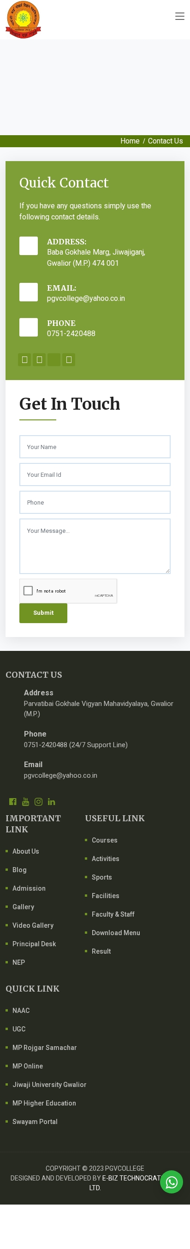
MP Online (27, 1066)
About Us (25, 851)
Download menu (116, 933)
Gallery (23, 907)
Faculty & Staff (113, 914)
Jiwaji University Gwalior (49, 1084)
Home (130, 141)
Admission (29, 888)
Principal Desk (34, 944)
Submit (43, 612)
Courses (105, 840)
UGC (18, 1029)
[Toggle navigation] (179, 16)
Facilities (105, 895)
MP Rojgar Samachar (44, 1047)
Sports (102, 877)
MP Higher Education (44, 1103)
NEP (18, 962)
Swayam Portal (35, 1121)
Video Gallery (32, 925)
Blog (19, 870)
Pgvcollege (124, 1168)
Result (101, 951)
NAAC (21, 1010)
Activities (105, 858)
